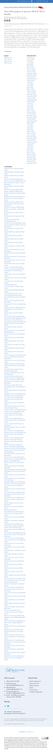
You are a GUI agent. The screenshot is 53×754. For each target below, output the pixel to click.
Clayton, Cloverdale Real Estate (13, 267)
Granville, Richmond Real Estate (13, 376)
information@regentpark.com (23, 1)
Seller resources (34, 685)
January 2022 (31, 156)
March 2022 (30, 152)
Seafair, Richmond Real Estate (12, 527)
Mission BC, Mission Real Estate (13, 445)
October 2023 (31, 119)
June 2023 (30, 126)
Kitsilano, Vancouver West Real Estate (15, 409)
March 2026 (30, 68)
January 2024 (31, 114)
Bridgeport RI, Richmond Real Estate (14, 196)
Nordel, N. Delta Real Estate (12, 460)
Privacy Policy (34, 690)
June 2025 (30, 84)
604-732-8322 (39, 1)
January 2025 (31, 92)
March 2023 (30, 131)
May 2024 (30, 107)
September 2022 (32, 142)
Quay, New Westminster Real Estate (14, 492)
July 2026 (30, 61)
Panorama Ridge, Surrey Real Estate (14, 482)
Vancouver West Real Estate (12, 610)
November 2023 (32, 117)
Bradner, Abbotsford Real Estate (13, 191)
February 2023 (31, 133)
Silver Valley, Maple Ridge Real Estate (15, 533)
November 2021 (31, 159)
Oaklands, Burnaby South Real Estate (15, 469)
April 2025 (30, 87)
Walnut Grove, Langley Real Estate (14, 615)
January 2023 (31, 135)
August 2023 (31, 122)
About (31, 687)
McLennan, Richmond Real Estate (13, 438)
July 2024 (30, 103)
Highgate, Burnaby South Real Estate (14, 394)
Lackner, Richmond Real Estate (13, 413)
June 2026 (30, 63)
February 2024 (31, 112)
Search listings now (35, 681)
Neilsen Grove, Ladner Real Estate (14, 457)
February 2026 (31, 70)
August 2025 (31, 80)
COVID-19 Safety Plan (36, 692)
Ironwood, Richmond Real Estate (13, 397)
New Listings (8, 59)
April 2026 (30, 66)
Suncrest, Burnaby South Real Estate (14, 578)
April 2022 (30, 151)
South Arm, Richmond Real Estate (14, 538)
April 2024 (30, 108)
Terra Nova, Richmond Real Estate (14, 587)
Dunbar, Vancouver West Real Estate (14, 307)
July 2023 (30, 124)
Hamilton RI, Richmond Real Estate (14, 379)
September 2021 (31, 163)
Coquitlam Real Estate (10, 284)
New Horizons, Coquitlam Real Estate (15, 459)
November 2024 (32, 96)
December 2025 (31, 73)
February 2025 (31, 91)
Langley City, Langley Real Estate (13, 418)
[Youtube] (8, 706)
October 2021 (31, 161)
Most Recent (30, 57)
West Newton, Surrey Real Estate (13, 629)
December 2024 (31, 94)
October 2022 (31, 140)
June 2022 (30, 147)
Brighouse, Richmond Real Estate (13, 202)
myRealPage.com (29, 731)
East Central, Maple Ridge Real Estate (15, 318)
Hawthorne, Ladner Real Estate (13, 385)
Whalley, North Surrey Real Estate (14, 640)
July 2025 (30, 82)
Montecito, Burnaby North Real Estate (15, 448)
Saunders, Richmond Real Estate (13, 524)
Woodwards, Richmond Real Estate (14, 656)
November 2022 (32, 138)
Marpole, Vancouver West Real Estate (15, 432)
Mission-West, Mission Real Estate (14, 446)
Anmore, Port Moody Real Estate (13, 179)
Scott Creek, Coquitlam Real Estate (14, 526)
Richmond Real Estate (10, 510)
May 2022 (30, 149)
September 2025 (32, 78)
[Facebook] (5, 706)
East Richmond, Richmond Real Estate (15, 321)
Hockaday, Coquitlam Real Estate (13, 395)
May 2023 (30, 128)
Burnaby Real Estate (10, 221)
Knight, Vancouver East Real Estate (14, 411)
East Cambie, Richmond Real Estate (14, 316)
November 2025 (32, 75)
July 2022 (30, 145)
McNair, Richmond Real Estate (12, 439)
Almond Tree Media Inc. (19, 713)
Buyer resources (34, 683)
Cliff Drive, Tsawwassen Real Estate (14, 269)
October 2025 (31, 77)
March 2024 (30, 110)
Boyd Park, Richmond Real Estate (13, 189)
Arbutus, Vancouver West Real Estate (15, 181)
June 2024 (30, 105)
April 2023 (30, 129)
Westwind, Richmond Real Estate (13, 635)
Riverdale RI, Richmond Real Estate (14, 511)
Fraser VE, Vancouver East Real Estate (15, 355)
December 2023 (31, 115)
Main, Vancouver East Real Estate (13, 430)
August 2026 (31, 59)
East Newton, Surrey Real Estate (13, 320)
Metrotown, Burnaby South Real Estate (18, 18)
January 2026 (31, 71)
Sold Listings (7, 63)
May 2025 (30, 85)
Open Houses (8, 61)
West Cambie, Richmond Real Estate (14, 621)
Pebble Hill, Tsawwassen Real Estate (14, 483)
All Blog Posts (8, 57)
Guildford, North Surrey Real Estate (14, 378)
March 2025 (30, 89)
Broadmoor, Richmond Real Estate (14, 207)
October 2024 (31, 98)
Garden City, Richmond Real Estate (14, 364)
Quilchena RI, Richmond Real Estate (14, 497)
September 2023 (32, 121)
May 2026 (30, 64)
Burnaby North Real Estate (11, 219)
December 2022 (31, 136)
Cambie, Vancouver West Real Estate (15, 223)
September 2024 (32, 100)
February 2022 (31, 154)
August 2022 (31, 144)
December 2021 (31, 158)
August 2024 (31, 101)
